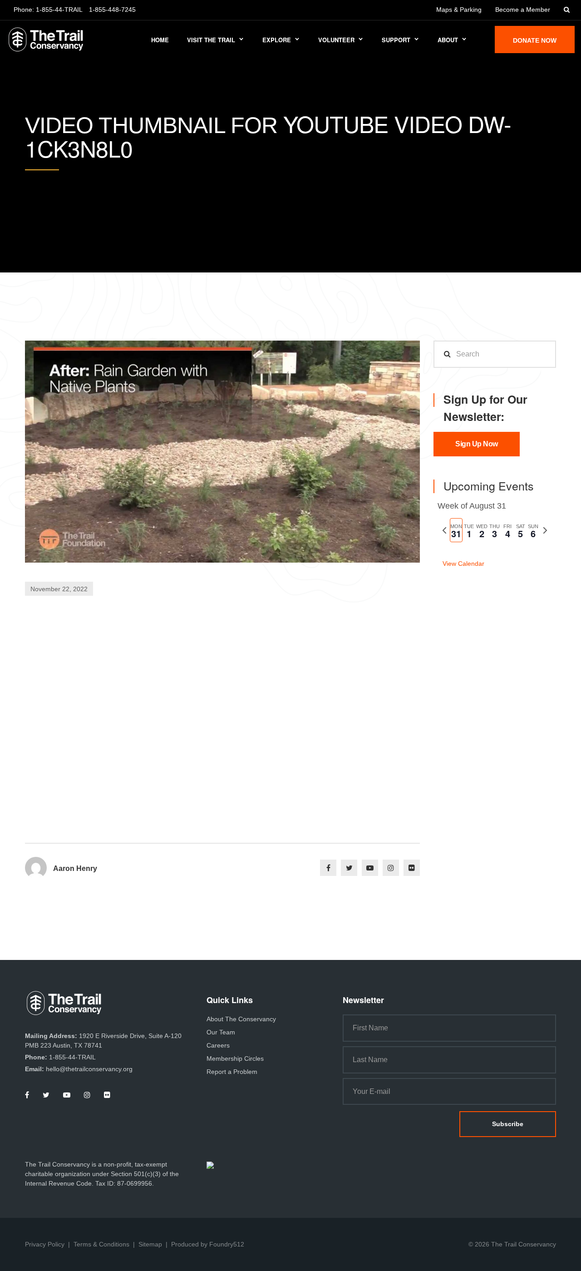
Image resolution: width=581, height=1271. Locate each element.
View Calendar (463, 563)
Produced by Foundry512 (207, 1244)
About (448, 39)
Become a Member (522, 9)
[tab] (456, 530)
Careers (218, 1045)
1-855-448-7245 (112, 9)
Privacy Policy (44, 1244)
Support (396, 39)
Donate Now (534, 40)
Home (160, 39)
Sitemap (150, 1244)
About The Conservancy (241, 1019)
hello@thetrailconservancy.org (89, 1069)
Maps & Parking (459, 9)
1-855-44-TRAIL (59, 9)
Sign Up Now (476, 444)
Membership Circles (235, 1058)
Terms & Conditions (101, 1244)
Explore (276, 39)
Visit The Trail (211, 39)
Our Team (221, 1032)
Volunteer (336, 39)
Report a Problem (232, 1071)
